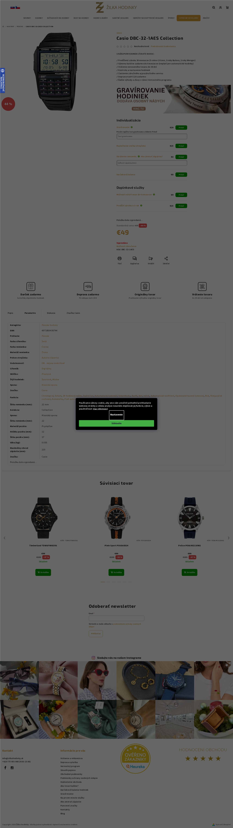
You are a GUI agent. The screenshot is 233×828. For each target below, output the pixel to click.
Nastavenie (116, 414)
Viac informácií (100, 408)
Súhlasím (116, 423)
